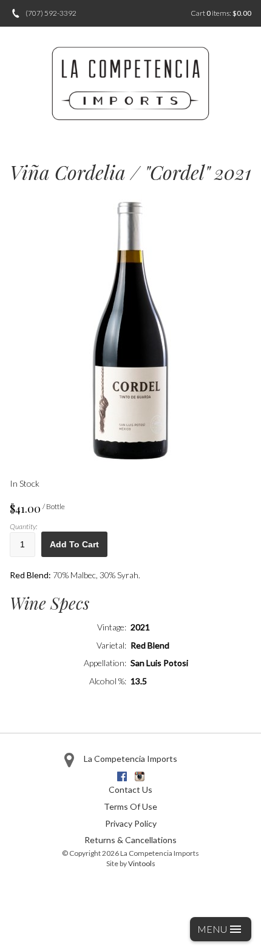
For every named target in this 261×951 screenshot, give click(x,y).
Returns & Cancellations (130, 840)
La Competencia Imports (130, 758)
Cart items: (221, 13)
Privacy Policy (131, 823)
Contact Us (130, 789)
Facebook (122, 776)
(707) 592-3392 (50, 13)
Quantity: (23, 526)
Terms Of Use (130, 806)
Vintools (141, 863)
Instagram (139, 776)
